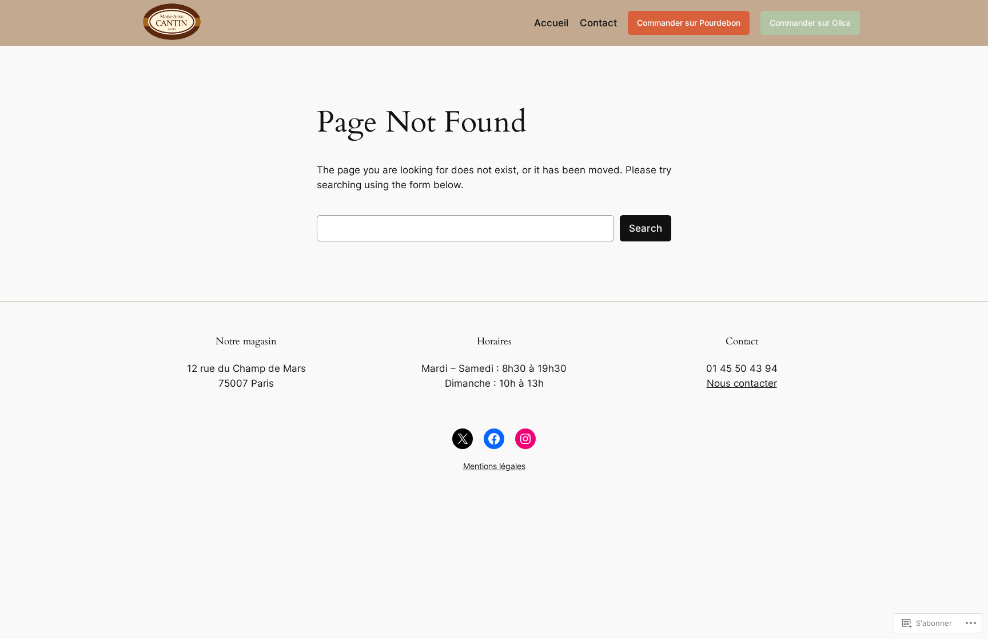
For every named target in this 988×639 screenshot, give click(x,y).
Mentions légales (494, 466)
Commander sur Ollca (810, 22)
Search (645, 228)
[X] (462, 438)
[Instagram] (525, 438)
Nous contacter (742, 383)
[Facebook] (494, 438)
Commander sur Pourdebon (688, 22)
